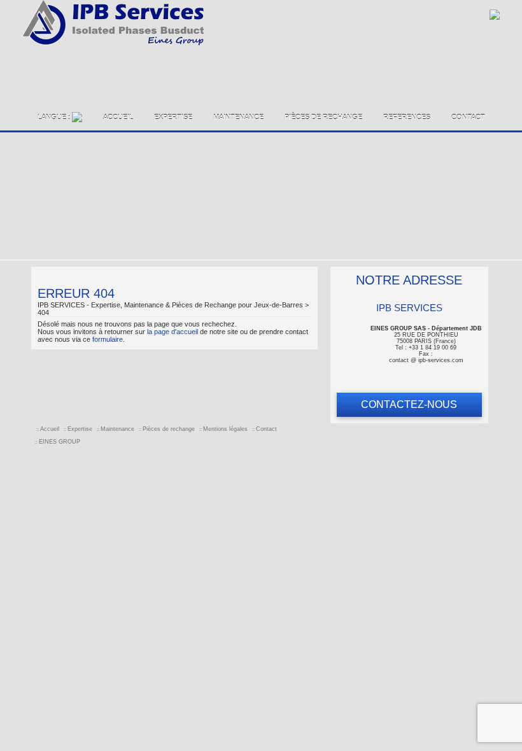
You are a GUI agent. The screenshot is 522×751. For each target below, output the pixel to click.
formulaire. (108, 339)
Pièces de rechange (323, 117)
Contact (468, 117)
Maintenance (238, 117)
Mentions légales (225, 429)
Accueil (118, 117)
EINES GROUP (59, 442)
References (406, 117)
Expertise (173, 117)
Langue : (55, 117)
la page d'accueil (172, 331)
